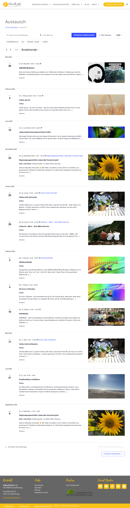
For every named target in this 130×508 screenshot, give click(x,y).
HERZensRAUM (25, 262)
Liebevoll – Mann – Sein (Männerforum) (34, 226)
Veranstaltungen (40, 4)
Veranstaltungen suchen (84, 35)
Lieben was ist (24, 100)
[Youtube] (106, 486)
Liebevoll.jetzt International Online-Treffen (35, 132)
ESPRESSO (23, 314)
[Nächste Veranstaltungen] (10, 49)
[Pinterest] (118, 486)
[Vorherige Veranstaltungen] (6, 49)
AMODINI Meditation (27, 68)
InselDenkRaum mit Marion (29, 379)
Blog (87, 4)
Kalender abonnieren (111, 454)
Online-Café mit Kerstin (28, 197)
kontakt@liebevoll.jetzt (11, 498)
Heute (16, 49)
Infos (94, 4)
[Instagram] (112, 486)
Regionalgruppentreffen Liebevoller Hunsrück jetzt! (39, 160)
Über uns (76, 4)
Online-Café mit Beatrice (28, 344)
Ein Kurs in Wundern (27, 289)
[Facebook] (100, 486)
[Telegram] (124, 486)
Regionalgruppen (61, 4)
